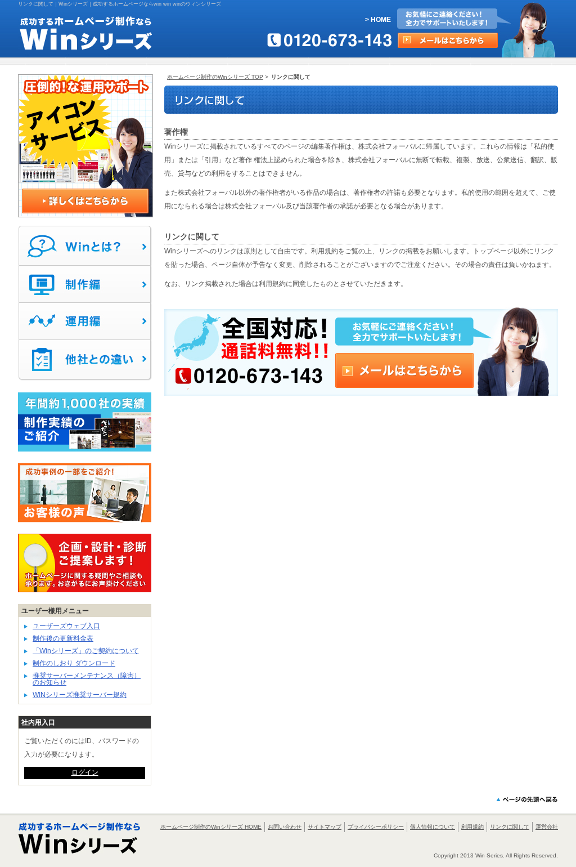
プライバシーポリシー (376, 827)
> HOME (378, 20)
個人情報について (432, 827)
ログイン (84, 772)
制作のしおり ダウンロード (74, 663)
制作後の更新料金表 (63, 638)
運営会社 (547, 827)
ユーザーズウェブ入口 (66, 626)
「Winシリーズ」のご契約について (86, 651)
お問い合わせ (285, 827)
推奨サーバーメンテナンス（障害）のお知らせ (87, 679)
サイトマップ (324, 827)
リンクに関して (509, 827)
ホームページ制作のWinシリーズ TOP (215, 77)
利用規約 (472, 827)
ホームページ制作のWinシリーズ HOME (211, 827)
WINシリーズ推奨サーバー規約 (80, 695)
